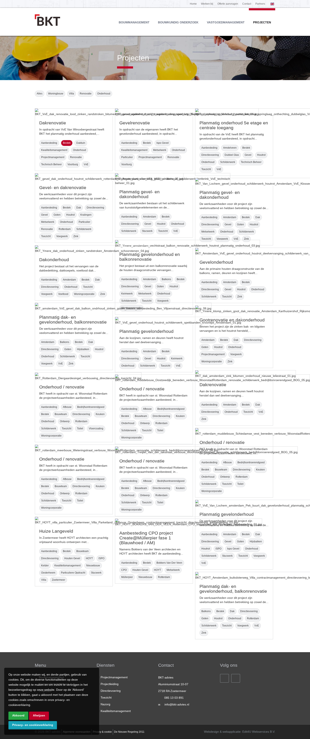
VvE (86, 164)
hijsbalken (83, 349)
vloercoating (96, 428)
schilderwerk (227, 162)
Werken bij (207, 3)
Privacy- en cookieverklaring (32, 725)
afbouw (67, 407)
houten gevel (72, 558)
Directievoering (111, 690)
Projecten (262, 22)
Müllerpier (127, 577)
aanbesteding (49, 142)
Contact (246, 3)
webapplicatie (231, 731)
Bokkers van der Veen (169, 562)
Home (193, 3)
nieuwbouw (93, 565)
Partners (260, 3)
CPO (124, 569)
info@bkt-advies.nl (176, 704)
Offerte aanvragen (227, 3)
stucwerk (147, 231)
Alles (39, 93)
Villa (71, 93)
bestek (67, 142)
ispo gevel (162, 142)
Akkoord (18, 715)
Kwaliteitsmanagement (116, 711)
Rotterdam (65, 229)
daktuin (80, 142)
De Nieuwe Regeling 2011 (129, 731)
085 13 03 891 (174, 697)
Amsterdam (149, 216)
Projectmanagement (114, 677)
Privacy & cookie (102, 731)
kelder (45, 565)
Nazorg (105, 704)
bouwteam (61, 414)
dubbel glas (232, 154)
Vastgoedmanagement (226, 22)
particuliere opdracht (73, 572)
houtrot (261, 154)
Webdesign (211, 731)
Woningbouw (55, 93)
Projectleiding (110, 684)
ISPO (218, 548)
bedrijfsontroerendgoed (90, 407)
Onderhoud (103, 93)
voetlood (63, 294)
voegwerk (62, 236)
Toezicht (106, 697)
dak (78, 207)
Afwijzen (39, 715)
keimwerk (127, 293)
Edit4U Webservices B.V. (258, 731)
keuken (100, 414)
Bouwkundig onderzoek (178, 22)
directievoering (210, 154)
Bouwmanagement (134, 22)
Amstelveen (230, 147)
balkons (166, 279)
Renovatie (86, 93)
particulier (127, 157)
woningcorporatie (84, 294)
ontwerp (65, 421)
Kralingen (86, 214)
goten (57, 214)
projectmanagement (52, 157)
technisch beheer (51, 164)
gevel (248, 154)
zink (75, 236)
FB (224, 678)
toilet (80, 428)
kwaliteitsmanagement (54, 150)
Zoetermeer (58, 579)
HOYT (89, 558)
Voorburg (72, 164)
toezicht (206, 169)
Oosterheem (48, 572)
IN (235, 678)
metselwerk (159, 150)
